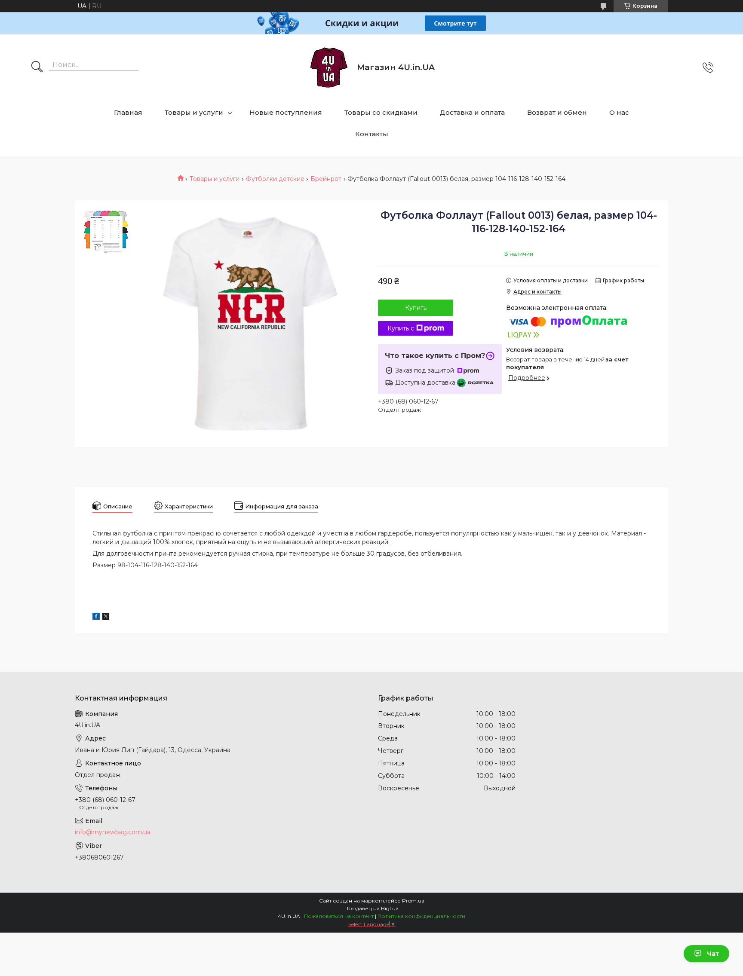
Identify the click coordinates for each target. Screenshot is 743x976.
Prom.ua (413, 900)
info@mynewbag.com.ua (112, 832)
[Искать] (37, 67)
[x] (105, 617)
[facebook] (96, 617)
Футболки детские (275, 179)
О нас (619, 112)
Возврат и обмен (557, 112)
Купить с (400, 328)
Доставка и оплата (472, 112)
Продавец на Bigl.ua (371, 908)
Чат (713, 954)
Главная (128, 112)
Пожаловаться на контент (339, 916)
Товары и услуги (194, 112)
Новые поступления (285, 112)
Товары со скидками (381, 112)
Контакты (371, 134)
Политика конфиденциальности (421, 916)
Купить (416, 308)
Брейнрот (325, 179)
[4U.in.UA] (328, 67)
